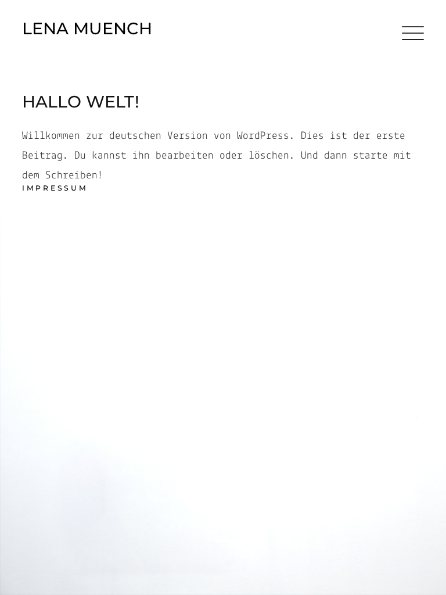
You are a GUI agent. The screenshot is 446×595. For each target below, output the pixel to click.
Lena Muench (87, 28)
